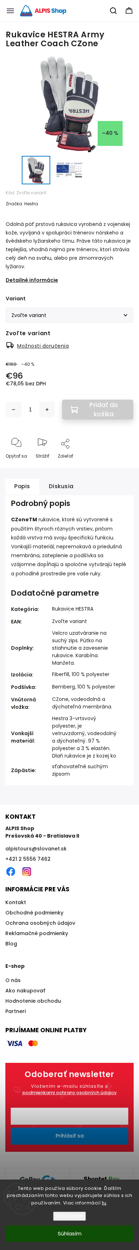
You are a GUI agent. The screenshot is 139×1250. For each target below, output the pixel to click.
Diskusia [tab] (61, 486)
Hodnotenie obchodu (33, 1000)
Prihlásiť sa (70, 1135)
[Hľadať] (113, 10)
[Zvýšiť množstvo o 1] (47, 409)
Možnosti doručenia (43, 345)
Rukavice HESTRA (72, 608)
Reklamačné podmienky (36, 933)
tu (104, 1202)
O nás (13, 980)
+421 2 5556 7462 (28, 859)
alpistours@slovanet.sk (36, 848)
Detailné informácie (32, 280)
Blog (11, 943)
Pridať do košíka (103, 409)
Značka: (22, 204)
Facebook (10, 871)
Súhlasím (70, 1233)
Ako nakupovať (25, 990)
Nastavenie (69, 1216)
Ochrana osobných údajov (40, 923)
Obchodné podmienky (34, 912)
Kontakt (15, 902)
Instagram (26, 871)
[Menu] (10, 11)
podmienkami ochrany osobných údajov (69, 1093)
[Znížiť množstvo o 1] (13, 409)
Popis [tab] (22, 486)
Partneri (15, 1011)
